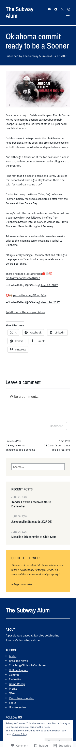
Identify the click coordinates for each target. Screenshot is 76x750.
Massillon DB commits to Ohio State (33, 537)
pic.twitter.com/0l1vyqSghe (29, 295)
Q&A (12, 693)
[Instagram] (68, 9)
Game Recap (17, 684)
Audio (12, 656)
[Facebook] (55, 9)
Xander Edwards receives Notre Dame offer (31, 504)
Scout (12, 703)
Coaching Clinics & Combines (27, 665)
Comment (56, 426)
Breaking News (18, 661)
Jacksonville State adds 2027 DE (31, 522)
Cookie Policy (19, 734)
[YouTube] (49, 9)
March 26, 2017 (50, 302)
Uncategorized (18, 707)
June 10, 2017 (49, 285)
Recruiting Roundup (21, 698)
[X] (62, 9)
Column (14, 674)
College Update (18, 670)
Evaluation (15, 679)
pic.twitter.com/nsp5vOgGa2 (23, 278)
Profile (13, 688)
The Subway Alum (19, 12)
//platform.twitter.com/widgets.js (25, 312)
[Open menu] (67, 14)
